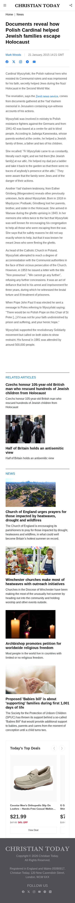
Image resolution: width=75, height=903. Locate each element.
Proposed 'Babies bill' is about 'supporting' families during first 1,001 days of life (37, 703)
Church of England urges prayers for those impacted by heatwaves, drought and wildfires (36, 516)
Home (9, 14)
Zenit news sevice (47, 96)
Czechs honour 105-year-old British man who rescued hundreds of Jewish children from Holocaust (37, 389)
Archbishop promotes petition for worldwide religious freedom (33, 646)
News (20, 14)
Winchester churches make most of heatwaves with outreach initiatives (35, 582)
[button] (5, 5)
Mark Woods (13, 54)
